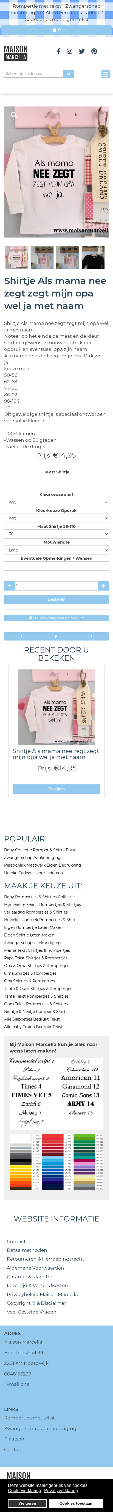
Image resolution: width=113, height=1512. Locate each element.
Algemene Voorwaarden (35, 1268)
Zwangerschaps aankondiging (40, 1428)
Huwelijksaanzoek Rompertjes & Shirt (40, 919)
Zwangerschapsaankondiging (32, 942)
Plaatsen (14, 1439)
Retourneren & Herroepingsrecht (45, 1259)
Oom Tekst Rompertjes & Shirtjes (36, 1003)
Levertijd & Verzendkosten (37, 1285)
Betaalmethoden (27, 1250)
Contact (16, 1241)
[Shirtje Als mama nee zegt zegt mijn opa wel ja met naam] (56, 707)
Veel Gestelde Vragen (31, 1312)
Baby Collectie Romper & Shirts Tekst (39, 849)
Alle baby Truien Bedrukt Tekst (33, 1026)
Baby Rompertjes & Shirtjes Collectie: (39, 896)
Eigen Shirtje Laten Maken (29, 935)
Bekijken (56, 789)
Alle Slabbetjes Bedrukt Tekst (32, 1019)
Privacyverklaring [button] (61, 1490)
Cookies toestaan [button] (76, 1503)
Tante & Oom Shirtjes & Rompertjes (38, 988)
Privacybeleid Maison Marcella (42, 1294)
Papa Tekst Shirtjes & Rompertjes (35, 958)
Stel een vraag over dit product (58, 618)
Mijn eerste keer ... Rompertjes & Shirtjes (42, 904)
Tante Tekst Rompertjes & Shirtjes (36, 996)
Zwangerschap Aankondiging (32, 857)
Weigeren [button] (27, 1503)
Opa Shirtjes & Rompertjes (29, 981)
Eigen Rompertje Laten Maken (33, 927)
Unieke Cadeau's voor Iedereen (33, 872)
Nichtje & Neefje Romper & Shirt (35, 1011)
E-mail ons (16, 1384)
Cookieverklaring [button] (24, 1490)
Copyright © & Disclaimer (36, 1303)
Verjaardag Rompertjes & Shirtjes (36, 912)
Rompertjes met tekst (29, 1418)
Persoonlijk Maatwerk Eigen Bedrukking (42, 865)
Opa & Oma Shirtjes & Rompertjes (36, 965)
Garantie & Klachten (30, 1276)
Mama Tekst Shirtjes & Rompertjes (37, 950)
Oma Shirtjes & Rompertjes (30, 973)
